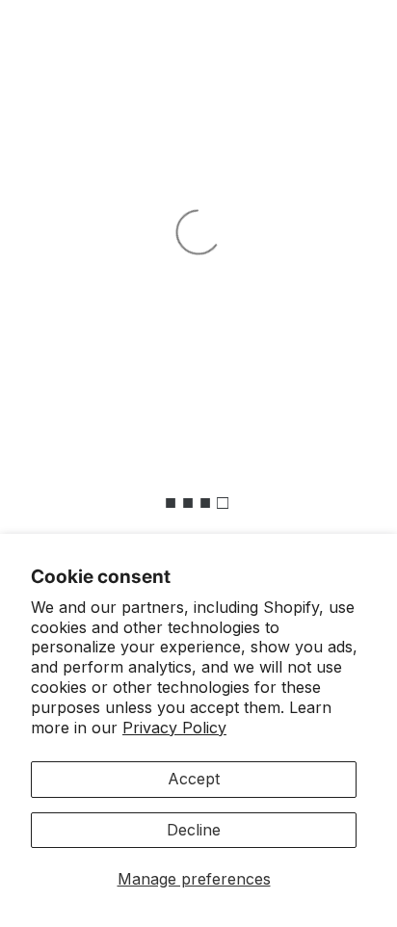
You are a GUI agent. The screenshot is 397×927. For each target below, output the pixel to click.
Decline (194, 829)
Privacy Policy (174, 727)
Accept (194, 778)
